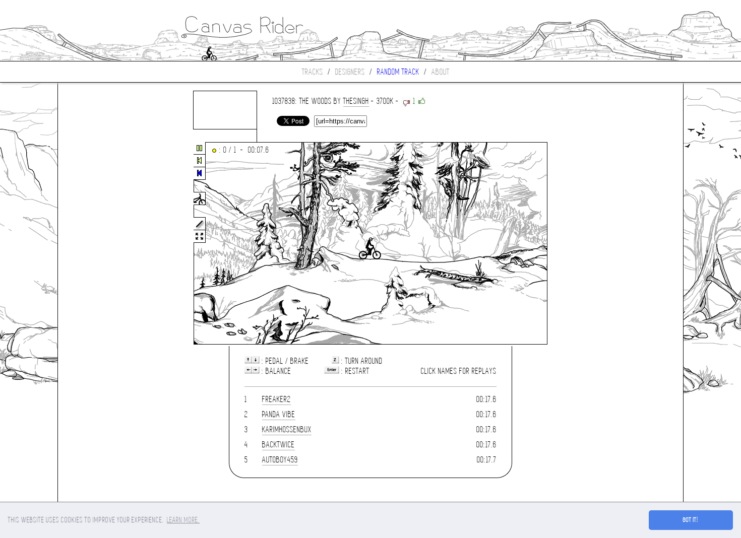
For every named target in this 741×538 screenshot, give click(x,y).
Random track (398, 71)
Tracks (312, 71)
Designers (350, 71)
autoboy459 (280, 459)
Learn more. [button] (183, 519)
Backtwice (278, 444)
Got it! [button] (691, 520)
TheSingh (356, 101)
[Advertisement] (100, 244)
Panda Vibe (278, 414)
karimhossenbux (287, 429)
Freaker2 (276, 399)
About (440, 71)
